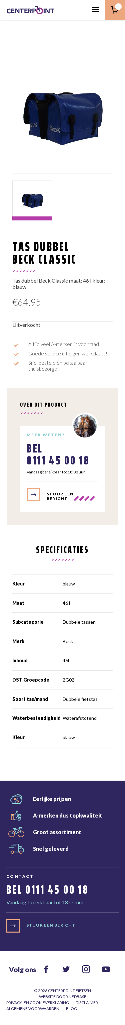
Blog (71, 1008)
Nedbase (77, 996)
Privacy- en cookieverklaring (37, 1002)
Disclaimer (87, 1002)
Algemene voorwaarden (32, 1008)
